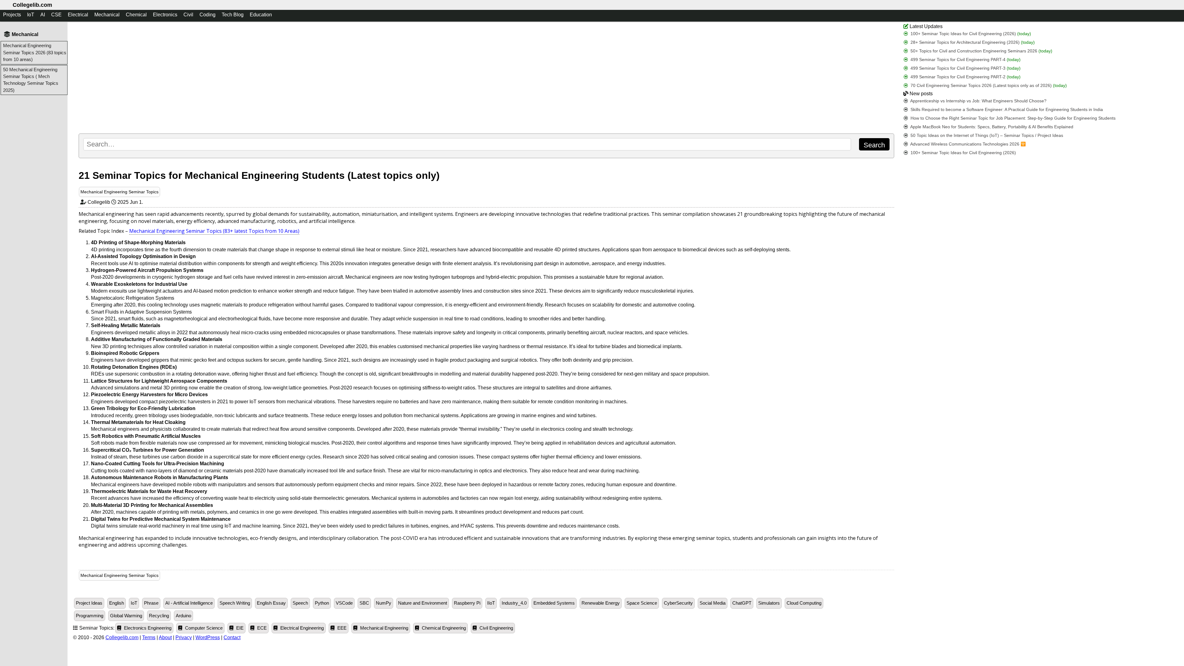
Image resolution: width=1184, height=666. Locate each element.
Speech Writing (235, 603)
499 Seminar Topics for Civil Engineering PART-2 (965, 77)
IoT (30, 14)
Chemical (136, 14)
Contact (232, 637)
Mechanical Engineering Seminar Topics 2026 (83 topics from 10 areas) (34, 52)
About (165, 637)
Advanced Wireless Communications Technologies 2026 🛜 (967, 144)
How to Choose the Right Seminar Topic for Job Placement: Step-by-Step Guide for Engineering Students (1012, 118)
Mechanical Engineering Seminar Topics (119, 191)
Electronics (165, 14)
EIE (239, 628)
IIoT (491, 603)
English (116, 603)
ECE (261, 628)
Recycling (159, 615)
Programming (89, 615)
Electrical (78, 14)
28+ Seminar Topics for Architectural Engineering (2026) (972, 42)
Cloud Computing (804, 603)
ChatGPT (741, 603)
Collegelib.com (32, 5)
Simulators (769, 603)
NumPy (383, 603)
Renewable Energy (601, 603)
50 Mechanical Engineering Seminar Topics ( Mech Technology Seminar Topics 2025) (30, 80)
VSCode (344, 603)
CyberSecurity (678, 603)
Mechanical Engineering (383, 628)
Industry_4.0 (514, 603)
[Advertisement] (262, 77)
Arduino (183, 615)
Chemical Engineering (443, 628)
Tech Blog (233, 14)
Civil (188, 14)
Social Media (713, 603)
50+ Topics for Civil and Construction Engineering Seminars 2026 (980, 51)
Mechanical (107, 14)
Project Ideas (89, 603)
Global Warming (126, 615)
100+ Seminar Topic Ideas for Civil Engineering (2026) (970, 33)
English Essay (271, 603)
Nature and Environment (422, 603)
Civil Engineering (495, 628)
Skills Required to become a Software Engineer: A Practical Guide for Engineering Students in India (1006, 109)
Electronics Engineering (147, 628)
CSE (56, 14)
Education (261, 14)
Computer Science (203, 628)
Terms (148, 637)
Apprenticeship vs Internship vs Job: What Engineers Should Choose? (977, 101)
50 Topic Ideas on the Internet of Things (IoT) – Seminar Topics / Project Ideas (986, 135)
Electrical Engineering (301, 628)
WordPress (207, 637)
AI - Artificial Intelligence (189, 603)
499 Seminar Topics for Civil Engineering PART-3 (965, 68)
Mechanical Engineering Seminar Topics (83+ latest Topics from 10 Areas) (214, 231)
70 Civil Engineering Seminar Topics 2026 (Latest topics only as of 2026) (988, 85)
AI (42, 14)
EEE (341, 628)
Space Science (642, 603)
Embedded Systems (554, 603)
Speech (300, 603)
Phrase (151, 603)
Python (322, 603)
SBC (364, 603)
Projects (12, 14)
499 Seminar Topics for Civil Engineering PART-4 (965, 59)
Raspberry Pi (467, 603)
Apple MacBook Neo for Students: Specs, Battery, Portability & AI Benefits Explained (991, 127)
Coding (207, 14)
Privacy (183, 637)
